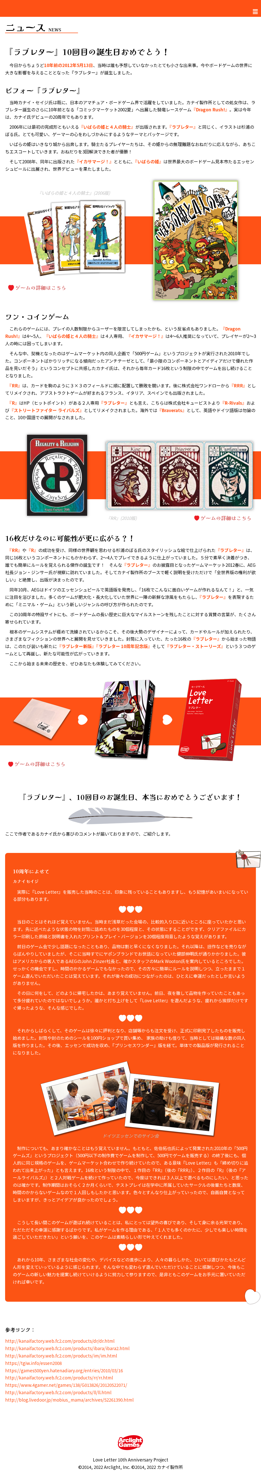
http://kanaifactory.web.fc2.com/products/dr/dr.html (59, 1341)
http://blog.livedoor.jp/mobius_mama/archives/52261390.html (69, 1399)
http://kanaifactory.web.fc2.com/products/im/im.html (61, 1355)
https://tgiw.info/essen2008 (33, 1363)
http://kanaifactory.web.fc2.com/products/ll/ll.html (58, 1392)
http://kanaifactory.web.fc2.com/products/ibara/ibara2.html (67, 1348)
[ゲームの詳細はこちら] (73, 288)
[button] (255, 12)
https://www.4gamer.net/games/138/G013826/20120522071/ (66, 1385)
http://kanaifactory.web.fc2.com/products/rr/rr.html (59, 1377)
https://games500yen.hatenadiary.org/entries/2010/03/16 (64, 1370)
